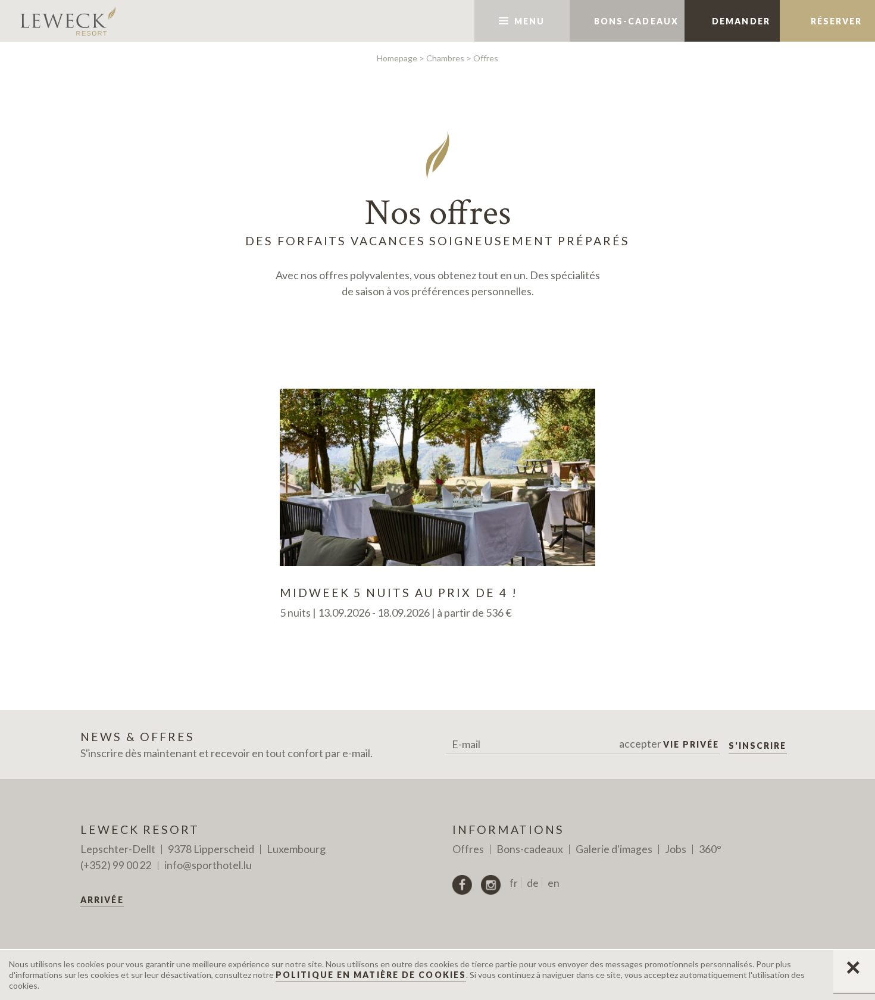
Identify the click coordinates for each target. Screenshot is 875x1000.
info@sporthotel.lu (208, 865)
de (533, 883)
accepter (669, 744)
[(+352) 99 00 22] (444, 21)
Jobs (675, 849)
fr (514, 883)
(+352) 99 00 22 (116, 865)
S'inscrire (758, 745)
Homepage (397, 58)
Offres (468, 849)
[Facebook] (462, 885)
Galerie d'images (614, 849)
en (554, 883)
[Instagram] (491, 885)
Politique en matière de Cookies (371, 975)
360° (710, 849)
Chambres (445, 58)
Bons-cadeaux (529, 849)
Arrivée (102, 900)
